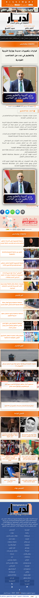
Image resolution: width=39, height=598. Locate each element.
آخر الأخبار (19, 296)
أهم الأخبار (19, 346)
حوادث (22, 38)
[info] (9, 1)
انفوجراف (27, 566)
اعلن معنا (27, 581)
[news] (22, 1)
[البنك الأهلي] (19, 10)
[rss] (16, 1)
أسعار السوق (12, 569)
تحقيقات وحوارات (12, 542)
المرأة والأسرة (12, 545)
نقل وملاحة (12, 572)
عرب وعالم (27, 542)
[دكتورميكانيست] (19, 33)
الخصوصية (12, 581)
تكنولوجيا (27, 545)
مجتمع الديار (27, 569)
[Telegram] (17, 212)
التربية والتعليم (32, 207)
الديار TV (27, 551)
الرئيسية (27, 530)
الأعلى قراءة (19, 414)
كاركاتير (27, 560)
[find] (13, 1)
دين (12, 557)
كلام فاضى (12, 566)
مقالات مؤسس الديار (12, 563)
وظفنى (27, 572)
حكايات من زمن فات (12, 551)
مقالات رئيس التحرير (7, 38)
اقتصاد (27, 539)
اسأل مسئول (27, 578)
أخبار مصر (32, 38)
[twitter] (29, 1)
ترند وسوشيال (27, 563)
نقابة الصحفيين (12, 575)
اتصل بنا (27, 584)
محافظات (27, 557)
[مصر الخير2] (19, 223)
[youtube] (25, 1)
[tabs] (6, 1)
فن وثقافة (16, 38)
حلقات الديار (12, 539)
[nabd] (19, 1)
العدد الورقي (12, 548)
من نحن (12, 578)
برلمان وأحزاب (27, 554)
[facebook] (32, 1)
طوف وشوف (27, 575)
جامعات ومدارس (27, 44)
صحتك (12, 554)
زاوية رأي (27, 548)
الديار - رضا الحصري (26, 111)
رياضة (26, 38)
